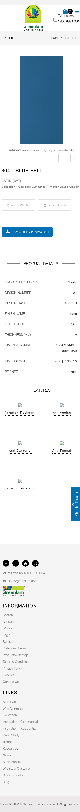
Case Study (11, 735)
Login (6, 635)
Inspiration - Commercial (20, 722)
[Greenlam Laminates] (33, 18)
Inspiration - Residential (19, 728)
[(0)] (65, 11)
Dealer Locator (13, 775)
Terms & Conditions (16, 661)
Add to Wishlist (19, 205)
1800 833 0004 (34, 573)
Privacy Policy (12, 668)
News (7, 755)
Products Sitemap (15, 655)
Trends (7, 742)
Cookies (8, 675)
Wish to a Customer (17, 768)
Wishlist (8, 628)
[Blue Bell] (62, 158)
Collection (10, 715)
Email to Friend (56, 205)
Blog (6, 782)
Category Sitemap (15, 648)
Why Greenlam (13, 708)
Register (8, 641)
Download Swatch (31, 232)
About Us (9, 702)
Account (8, 621)
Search (8, 615)
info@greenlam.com (23, 581)
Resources (10, 748)
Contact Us (11, 682)
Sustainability (12, 762)
